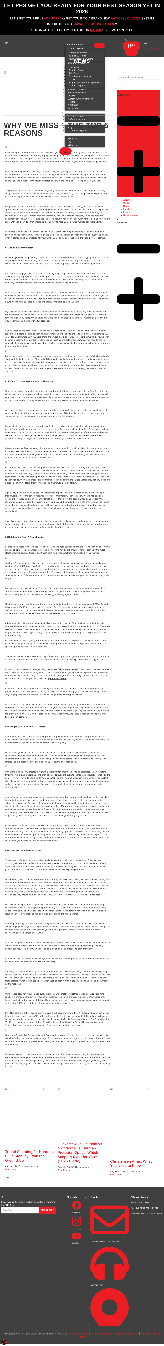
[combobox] (138, 77)
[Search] (131, 52)
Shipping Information (126, 1333)
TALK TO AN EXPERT (152, 49)
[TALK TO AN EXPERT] (145, 44)
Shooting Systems (76, 48)
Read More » (11, 1169)
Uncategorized (130, 215)
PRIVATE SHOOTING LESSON (94, 24)
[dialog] (4, 1342)
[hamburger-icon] (99, 45)
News (126, 206)
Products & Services (76, 44)
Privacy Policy (79, 1333)
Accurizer (127, 200)
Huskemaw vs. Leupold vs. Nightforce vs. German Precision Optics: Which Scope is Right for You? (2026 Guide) (80, 1152)
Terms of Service (100, 1333)
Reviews (127, 212)
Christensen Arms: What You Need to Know (131, 1163)
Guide (126, 203)
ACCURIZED (52, 18)
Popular (127, 209)
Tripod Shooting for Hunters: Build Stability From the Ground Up (29, 1156)
